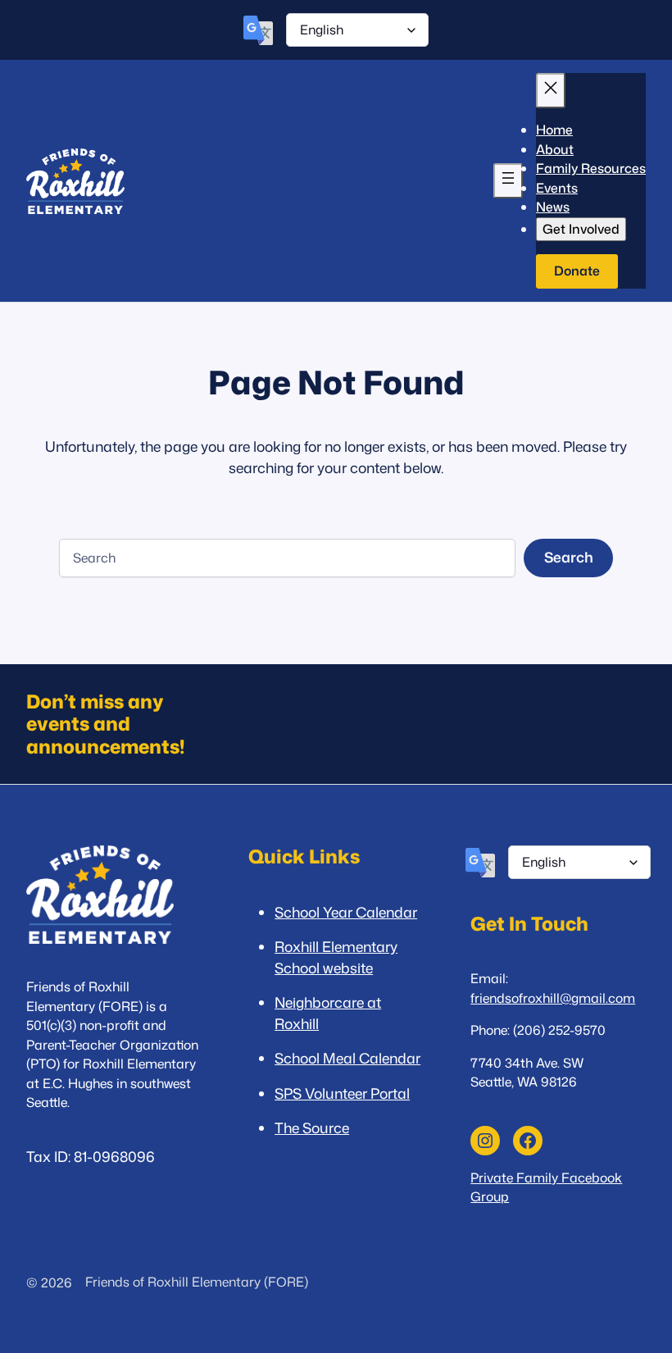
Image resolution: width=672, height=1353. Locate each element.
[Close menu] (550, 90)
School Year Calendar (346, 912)
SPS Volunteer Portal (342, 1093)
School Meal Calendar (347, 1058)
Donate (577, 271)
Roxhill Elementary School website (336, 957)
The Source (312, 1128)
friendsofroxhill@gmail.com (552, 998)
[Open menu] (508, 180)
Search (568, 557)
